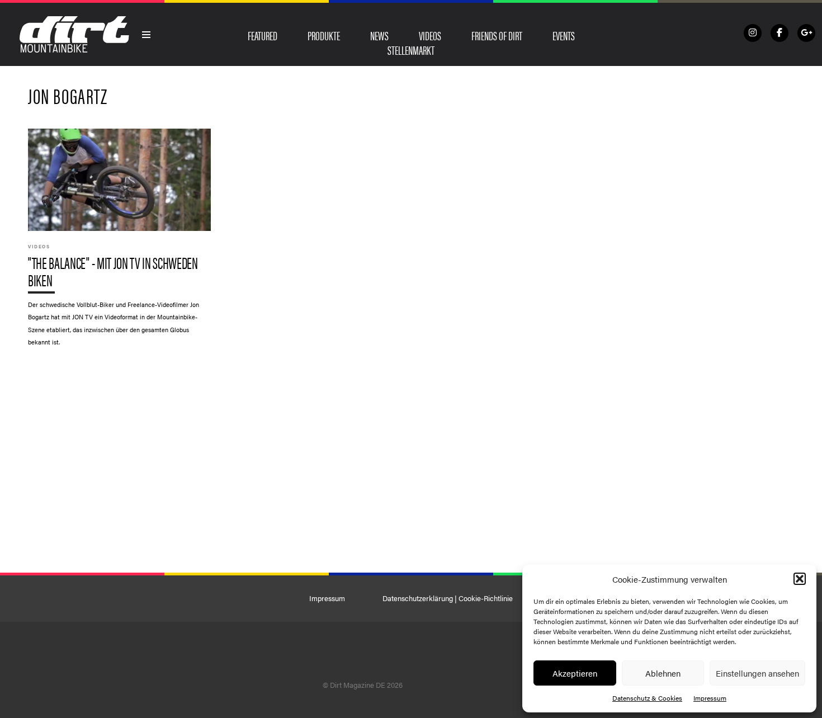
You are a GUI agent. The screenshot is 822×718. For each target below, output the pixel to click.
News (379, 35)
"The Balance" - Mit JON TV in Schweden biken (119, 243)
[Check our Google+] (806, 33)
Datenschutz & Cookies (647, 698)
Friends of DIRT (496, 35)
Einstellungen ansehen (757, 673)
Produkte (324, 35)
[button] (799, 578)
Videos (430, 35)
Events (563, 35)
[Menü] (146, 34)
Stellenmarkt (411, 50)
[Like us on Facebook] (779, 33)
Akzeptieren (574, 673)
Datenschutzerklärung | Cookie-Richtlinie (447, 598)
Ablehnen (663, 673)
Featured (262, 35)
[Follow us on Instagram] (753, 33)
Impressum (709, 698)
